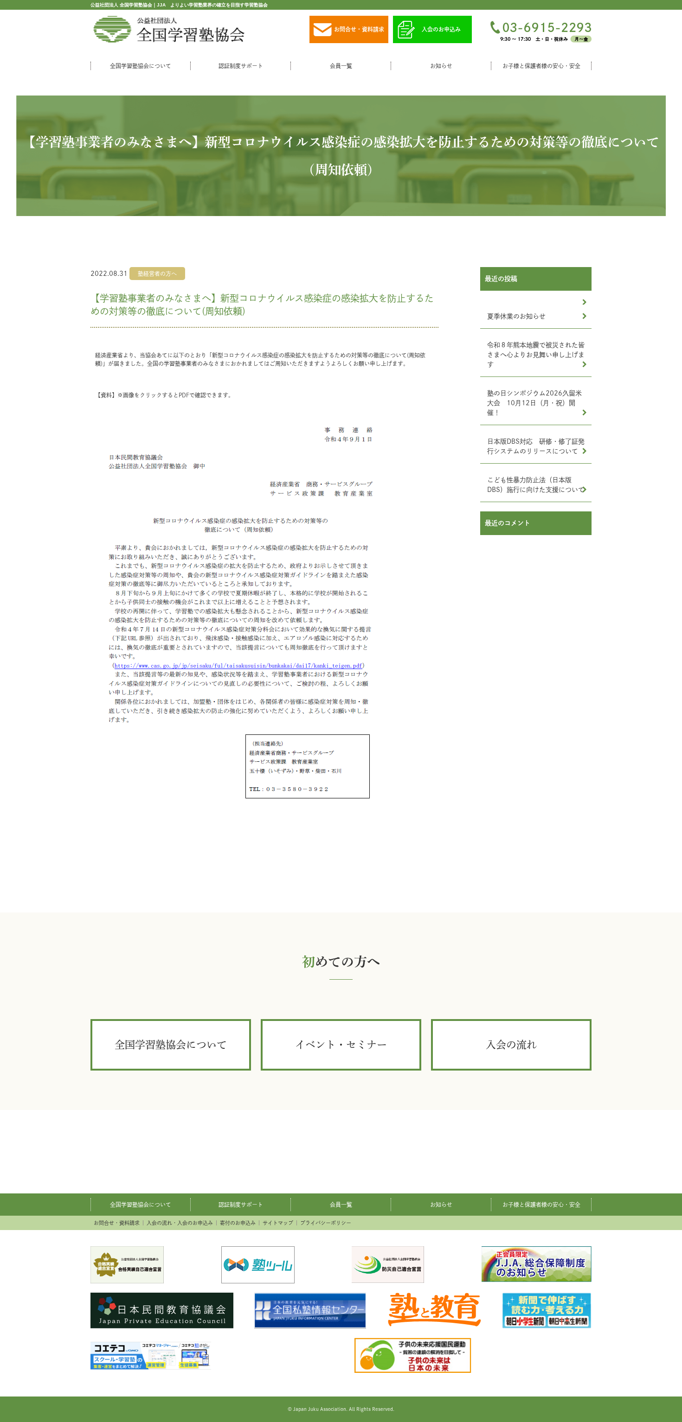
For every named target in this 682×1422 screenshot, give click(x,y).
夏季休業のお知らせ (516, 316)
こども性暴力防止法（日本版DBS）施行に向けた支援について (536, 485)
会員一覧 (341, 66)
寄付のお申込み (238, 1222)
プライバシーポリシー (325, 1222)
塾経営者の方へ (157, 273)
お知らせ (441, 66)
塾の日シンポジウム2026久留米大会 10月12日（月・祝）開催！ (534, 403)
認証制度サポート (241, 66)
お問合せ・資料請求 (359, 29)
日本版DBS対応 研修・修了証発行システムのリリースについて (536, 446)
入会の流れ (511, 1044)
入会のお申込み (441, 29)
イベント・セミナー (341, 1044)
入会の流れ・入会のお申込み (180, 1222)
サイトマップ (278, 1222)
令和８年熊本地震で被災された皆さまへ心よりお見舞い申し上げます (536, 355)
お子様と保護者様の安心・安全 (541, 66)
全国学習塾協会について (140, 66)
